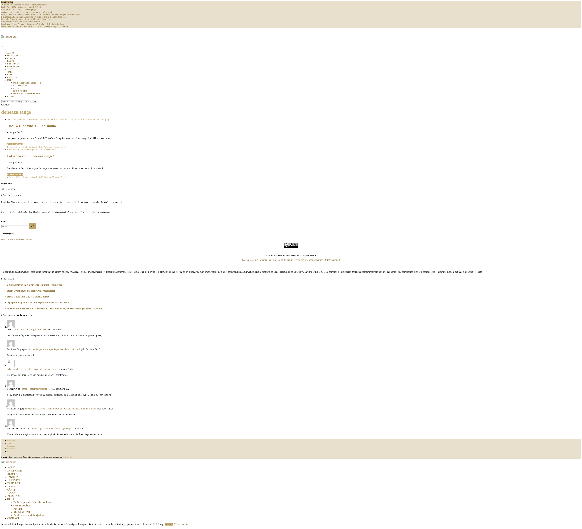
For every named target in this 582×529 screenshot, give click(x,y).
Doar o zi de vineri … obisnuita (31, 126)
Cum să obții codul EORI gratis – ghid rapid (51, 428)
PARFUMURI (13, 66)
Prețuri (16, 88)
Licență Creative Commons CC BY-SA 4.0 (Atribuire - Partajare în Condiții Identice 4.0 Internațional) (291, 260)
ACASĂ (10, 52)
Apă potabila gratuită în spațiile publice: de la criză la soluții (27, 12)
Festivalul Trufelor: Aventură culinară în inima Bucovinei (26, 19)
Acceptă (169, 524)
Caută (33, 102)
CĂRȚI (10, 72)
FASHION (11, 61)
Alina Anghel (13, 369)
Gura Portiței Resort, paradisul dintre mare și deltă (23, 22)
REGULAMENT (20, 91)
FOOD (10, 74)
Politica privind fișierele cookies (28, 82)
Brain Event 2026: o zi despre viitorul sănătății (21, 7)
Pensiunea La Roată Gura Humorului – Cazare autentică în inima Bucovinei (33, 17)
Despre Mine (13, 55)
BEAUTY (11, 58)
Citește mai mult (15, 144)
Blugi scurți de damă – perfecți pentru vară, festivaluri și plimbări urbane (32, 24)
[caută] (32, 226)
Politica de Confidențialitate (26, 93)
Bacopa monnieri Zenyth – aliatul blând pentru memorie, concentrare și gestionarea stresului (40, 14)
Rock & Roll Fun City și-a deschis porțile (19, 9)
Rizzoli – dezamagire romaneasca (33, 329)
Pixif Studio (67, 457)
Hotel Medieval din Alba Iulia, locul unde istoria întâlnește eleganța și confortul (35, 26)
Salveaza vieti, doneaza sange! (30, 156)
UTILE (10, 80)
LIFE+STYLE (13, 63)
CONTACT (12, 96)
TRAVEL (11, 69)
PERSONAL (12, 77)
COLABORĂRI (20, 85)
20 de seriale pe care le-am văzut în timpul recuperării (24, 5)
